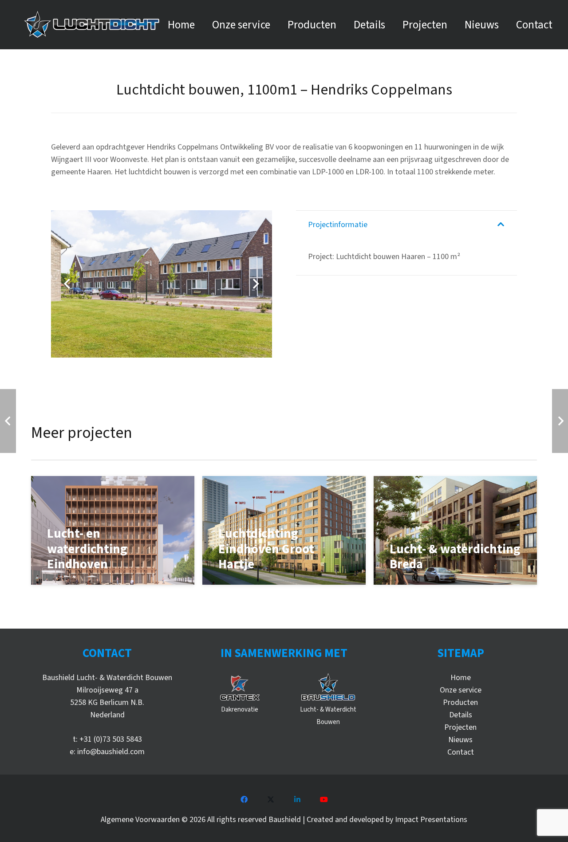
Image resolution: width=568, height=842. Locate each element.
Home (460, 677)
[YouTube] (324, 799)
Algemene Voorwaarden (140, 819)
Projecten (460, 727)
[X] (271, 799)
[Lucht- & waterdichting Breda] (455, 530)
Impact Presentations (431, 819)
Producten (460, 702)
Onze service (460, 690)
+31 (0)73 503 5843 (110, 739)
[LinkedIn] (297, 799)
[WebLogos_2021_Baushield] (328, 688)
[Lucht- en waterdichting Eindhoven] (112, 530)
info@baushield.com (111, 751)
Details (460, 714)
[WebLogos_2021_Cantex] (240, 688)
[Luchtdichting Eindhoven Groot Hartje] (284, 530)
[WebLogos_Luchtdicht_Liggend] (91, 25)
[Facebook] (244, 799)
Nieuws (460, 739)
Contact (460, 752)
